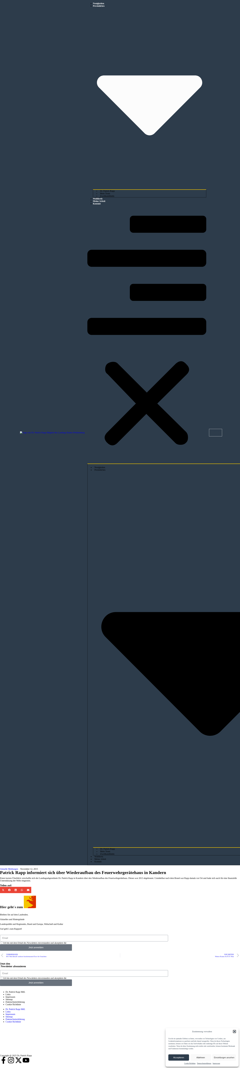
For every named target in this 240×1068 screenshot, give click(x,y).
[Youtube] (25, 1060)
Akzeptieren (178, 1057)
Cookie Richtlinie (190, 1063)
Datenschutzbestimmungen (79, 943)
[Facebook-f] (3, 1060)
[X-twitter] (18, 1060)
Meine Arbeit (99, 201)
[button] (234, 1031)
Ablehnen (200, 1057)
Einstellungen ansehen (224, 1057)
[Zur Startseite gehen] (52, 432)
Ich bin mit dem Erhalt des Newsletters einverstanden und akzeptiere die (47, 943)
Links (8, 994)
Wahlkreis (97, 198)
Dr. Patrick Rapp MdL (15, 992)
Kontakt (97, 203)
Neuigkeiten (98, 3)
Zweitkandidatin (107, 196)
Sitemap (9, 999)
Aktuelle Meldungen (9, 869)
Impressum (216, 1063)
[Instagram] (11, 1060)
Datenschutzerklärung (204, 1063)
